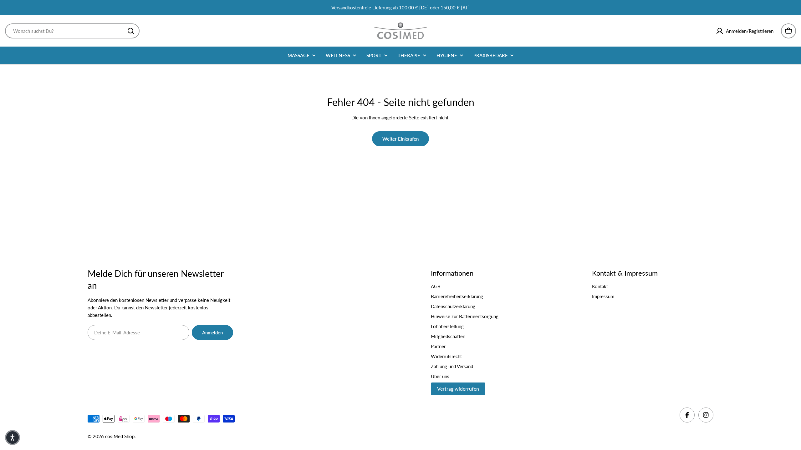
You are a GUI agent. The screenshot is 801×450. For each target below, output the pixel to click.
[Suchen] (131, 31)
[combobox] (72, 30)
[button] (12, 437)
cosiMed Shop (120, 436)
